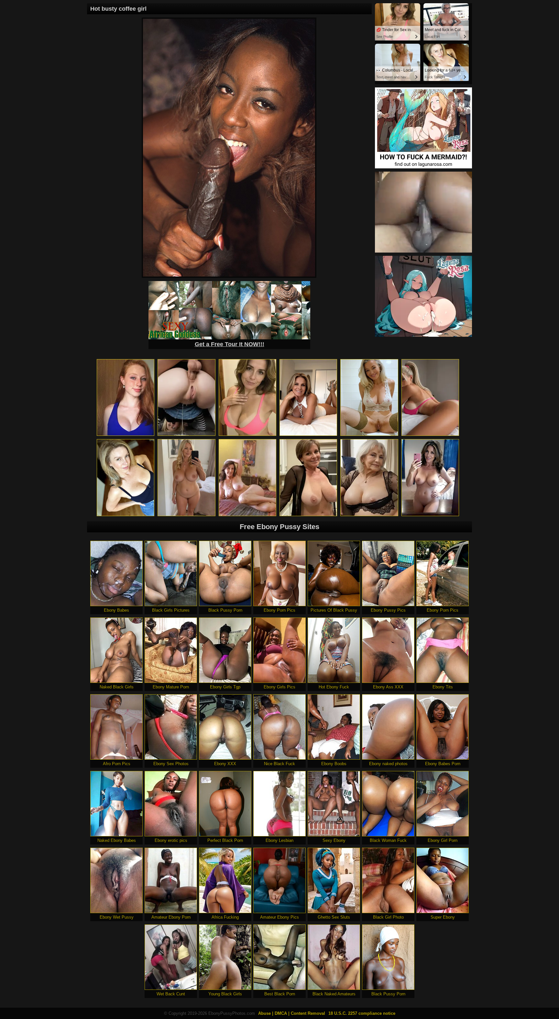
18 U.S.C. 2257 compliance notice (361, 1013)
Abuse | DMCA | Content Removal (291, 1013)
